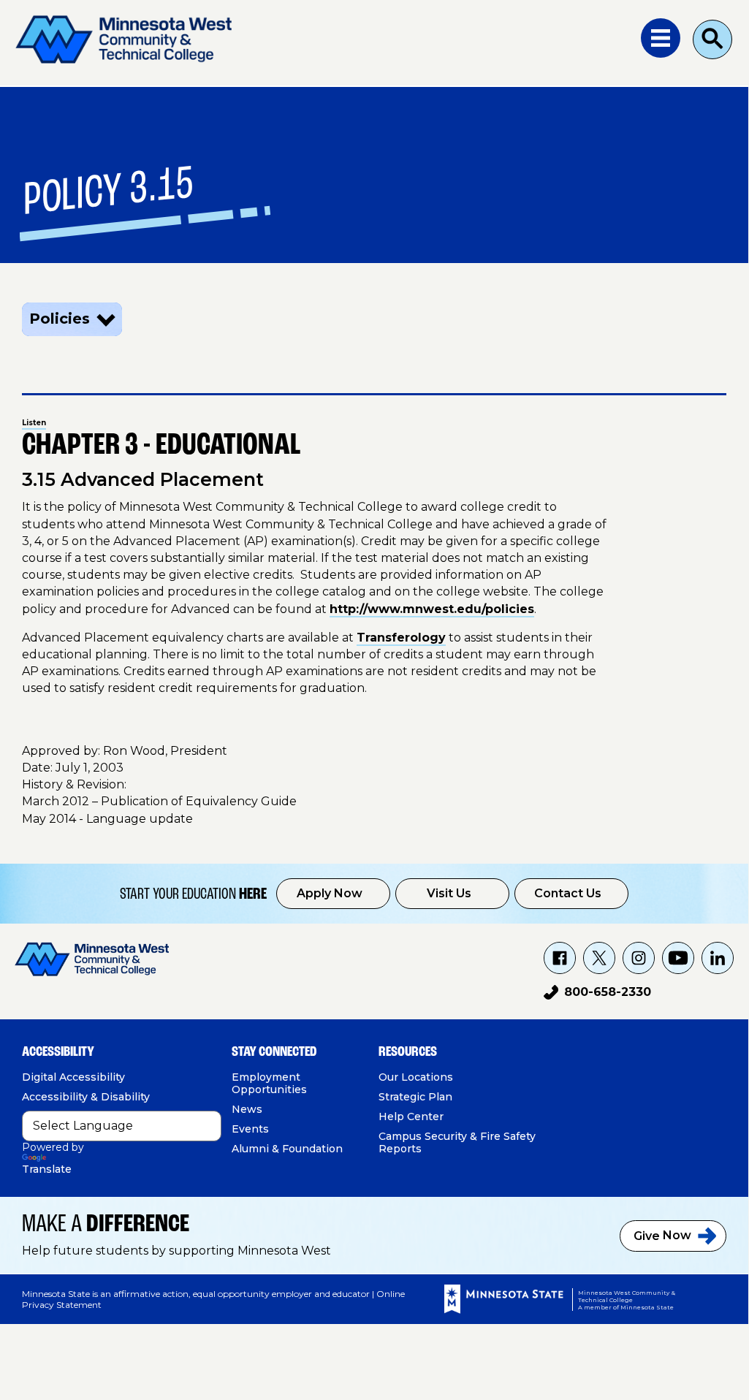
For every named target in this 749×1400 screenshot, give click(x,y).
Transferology (401, 637)
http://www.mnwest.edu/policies (432, 609)
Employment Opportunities (269, 1083)
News (247, 1109)
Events (250, 1128)
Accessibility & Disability (86, 1096)
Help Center (411, 1116)
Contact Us (567, 893)
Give (662, 1235)
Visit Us (449, 893)
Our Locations (416, 1077)
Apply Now (329, 893)
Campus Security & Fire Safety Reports (457, 1142)
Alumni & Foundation (287, 1148)
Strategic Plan (415, 1096)
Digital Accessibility (73, 1077)
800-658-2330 (597, 994)
